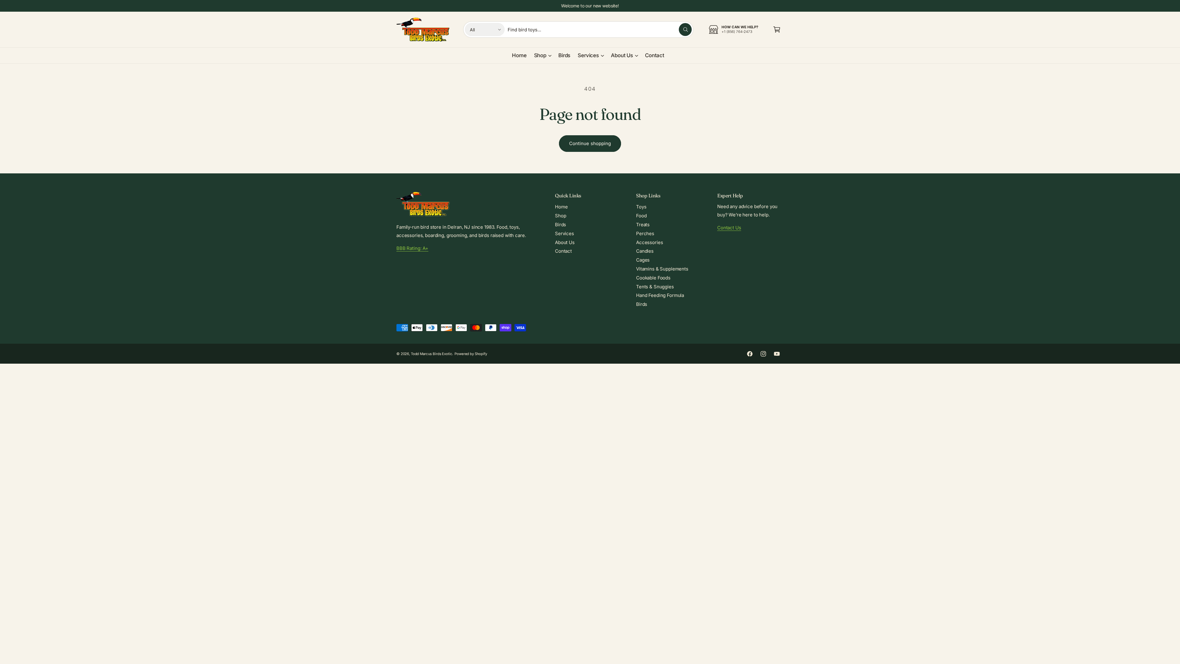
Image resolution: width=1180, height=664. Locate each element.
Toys (641, 207)
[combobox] (599, 30)
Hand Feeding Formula (660, 295)
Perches (645, 233)
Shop (540, 55)
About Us (622, 55)
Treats (643, 224)
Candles (645, 251)
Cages (643, 260)
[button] (777, 30)
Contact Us (729, 228)
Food (641, 216)
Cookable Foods (653, 278)
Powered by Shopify (470, 354)
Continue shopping (590, 143)
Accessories (649, 242)
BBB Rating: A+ (412, 248)
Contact (563, 251)
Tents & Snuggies (655, 287)
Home (561, 207)
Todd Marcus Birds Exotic (431, 354)
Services (588, 55)
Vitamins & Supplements (662, 269)
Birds (560, 224)
